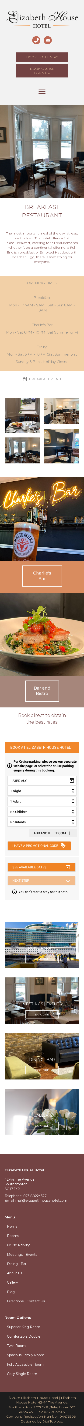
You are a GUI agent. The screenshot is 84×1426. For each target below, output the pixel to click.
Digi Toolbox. (52, 1421)
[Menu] (42, 92)
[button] (42, 576)
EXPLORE (42, 958)
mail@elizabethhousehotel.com (41, 1200)
